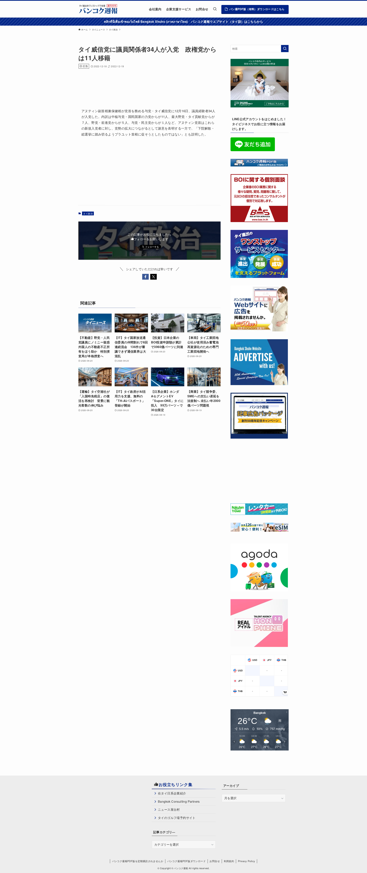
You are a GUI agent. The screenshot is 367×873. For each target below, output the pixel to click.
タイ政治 (88, 213)
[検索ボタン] (215, 9)
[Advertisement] (148, 83)
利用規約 (229, 861)
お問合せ (214, 861)
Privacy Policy (246, 861)
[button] (145, 277)
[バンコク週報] (98, 9)
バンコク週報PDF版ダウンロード (186, 861)
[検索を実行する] (285, 48)
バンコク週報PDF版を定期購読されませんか (137, 861)
